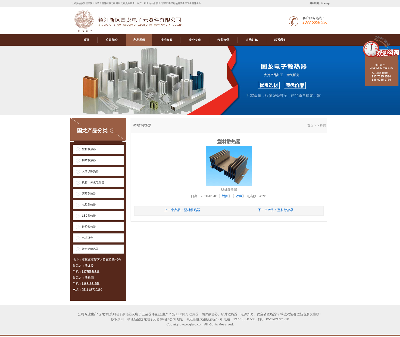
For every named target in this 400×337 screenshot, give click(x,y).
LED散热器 (89, 215)
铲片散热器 (89, 226)
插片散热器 (89, 160)
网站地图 (314, 3)
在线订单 (252, 40)
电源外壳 (87, 237)
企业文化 (195, 40)
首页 (86, 40)
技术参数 (166, 40)
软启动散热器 (90, 249)
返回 (225, 196)
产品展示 (139, 40)
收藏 (239, 196)
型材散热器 (89, 149)
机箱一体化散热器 (93, 182)
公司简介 (112, 40)
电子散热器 (124, 314)
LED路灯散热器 (187, 314)
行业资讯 (223, 40)
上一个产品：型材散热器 (182, 210)
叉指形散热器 (90, 171)
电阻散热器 (89, 204)
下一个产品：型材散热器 (276, 210)
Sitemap (325, 3)
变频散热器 (89, 193)
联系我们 (280, 40)
